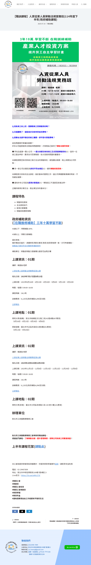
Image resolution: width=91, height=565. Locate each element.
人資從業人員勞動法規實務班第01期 (26, 271)
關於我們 (20, 4)
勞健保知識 (65, 4)
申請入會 (75, 4)
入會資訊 (31, 4)
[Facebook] (15, 511)
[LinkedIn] (29, 511)
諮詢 (56, 464)
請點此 (39, 446)
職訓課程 (50, 24)
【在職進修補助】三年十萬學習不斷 (37, 222)
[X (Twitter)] (22, 511)
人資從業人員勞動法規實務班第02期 (26, 357)
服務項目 (53, 4)
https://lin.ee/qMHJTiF (30, 475)
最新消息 (42, 4)
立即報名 (15, 304)
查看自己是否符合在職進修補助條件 (26, 245)
